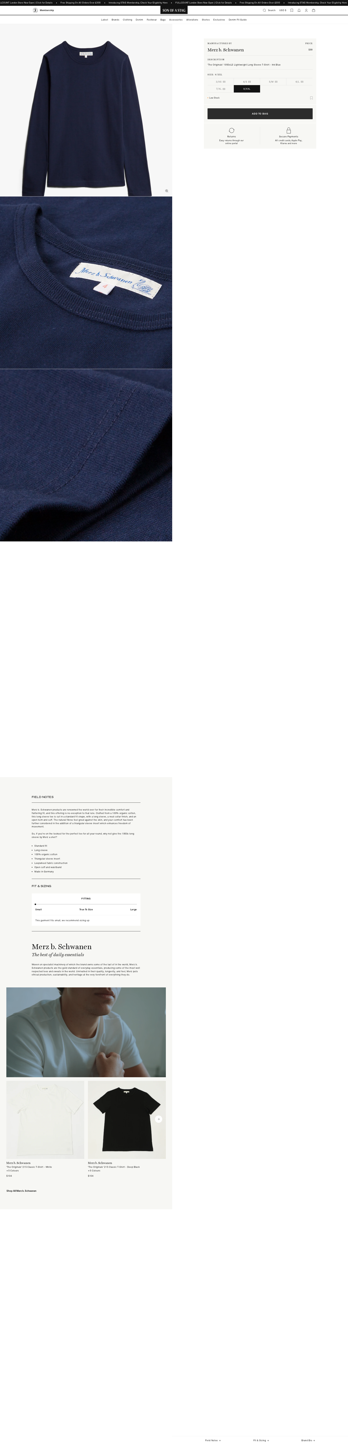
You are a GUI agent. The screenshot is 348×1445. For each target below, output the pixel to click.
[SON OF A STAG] (174, 10)
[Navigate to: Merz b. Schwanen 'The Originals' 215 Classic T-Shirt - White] (45, 1129)
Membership (47, 10)
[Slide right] (158, 1119)
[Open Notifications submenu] (299, 10)
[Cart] (313, 10)
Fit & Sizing (259, 1440)
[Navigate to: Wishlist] (291, 10)
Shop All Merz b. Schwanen (21, 1190)
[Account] (306, 10)
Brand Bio (306, 1440)
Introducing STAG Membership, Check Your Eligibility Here (138, 2)
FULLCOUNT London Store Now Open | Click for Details (203, 2)
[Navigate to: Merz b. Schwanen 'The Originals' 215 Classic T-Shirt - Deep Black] (127, 1129)
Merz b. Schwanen (226, 50)
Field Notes (211, 1440)
